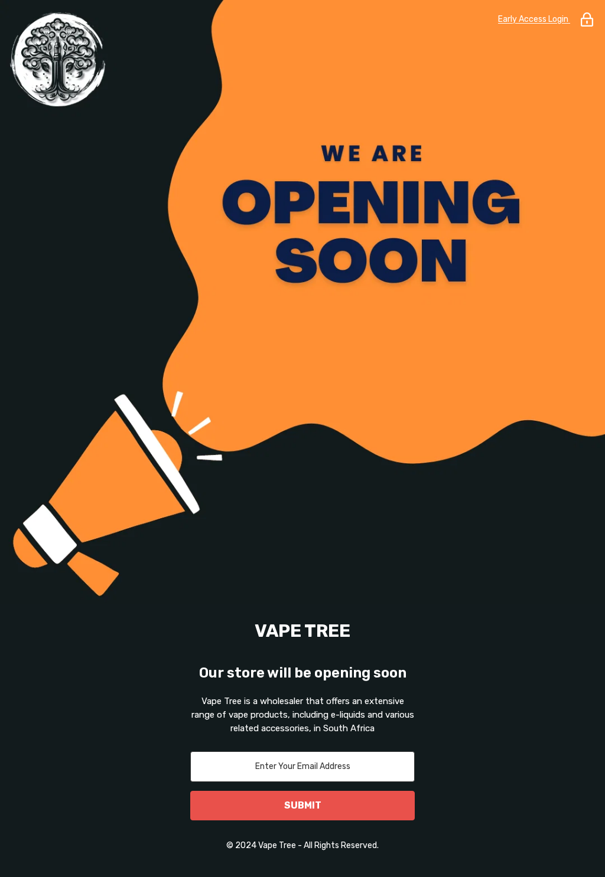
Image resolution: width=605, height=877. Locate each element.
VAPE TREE (302, 631)
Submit (302, 805)
